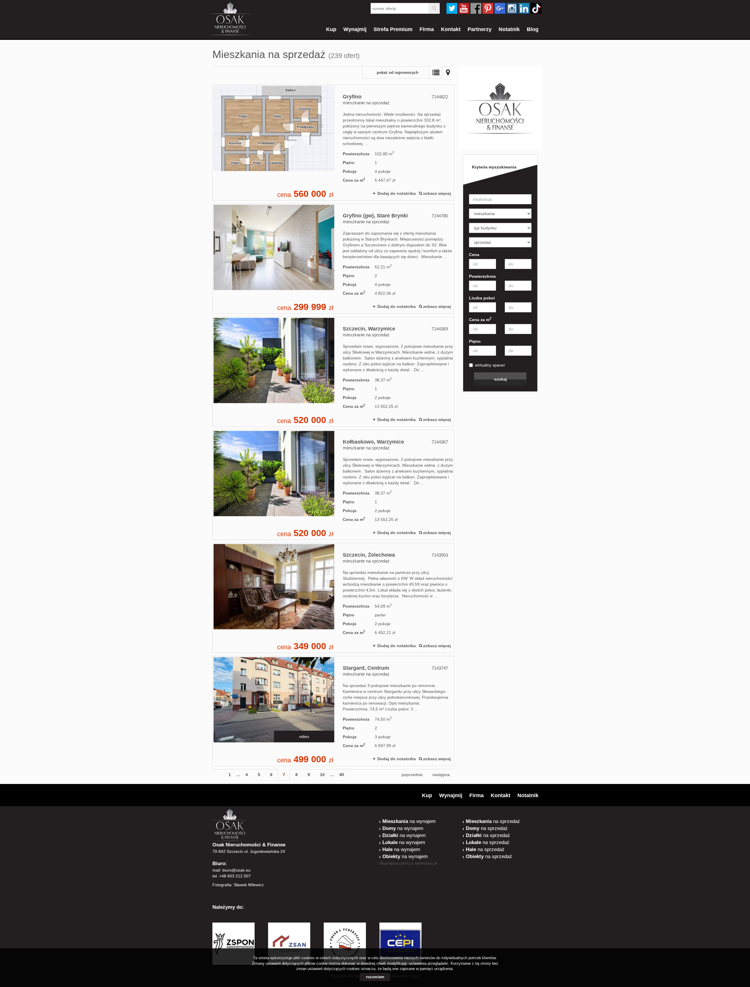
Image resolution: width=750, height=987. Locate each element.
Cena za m (480, 319)
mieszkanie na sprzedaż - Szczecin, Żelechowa (333, 598)
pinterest (488, 8)
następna (441, 774)
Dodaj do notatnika (396, 193)
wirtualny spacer (490, 365)
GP (500, 8)
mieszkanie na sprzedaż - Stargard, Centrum (333, 711)
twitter (451, 8)
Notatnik (509, 29)
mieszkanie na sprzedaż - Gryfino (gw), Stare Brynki (333, 258)
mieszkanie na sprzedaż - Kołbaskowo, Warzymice (333, 485)
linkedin (524, 8)
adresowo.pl (426, 863)
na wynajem (409, 821)
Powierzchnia (482, 276)
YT (463, 8)
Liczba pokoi (482, 298)
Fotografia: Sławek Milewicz (238, 884)
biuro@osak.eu (236, 870)
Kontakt (451, 29)
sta (512, 8)
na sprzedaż (493, 821)
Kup (331, 29)
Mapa (448, 72)
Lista (435, 72)
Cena (474, 254)
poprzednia (412, 774)
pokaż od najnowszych (397, 73)
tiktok (536, 8)
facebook (476, 8)
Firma (427, 29)
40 (341, 774)
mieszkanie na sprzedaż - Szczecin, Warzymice (333, 372)
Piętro (475, 341)
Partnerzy (480, 29)
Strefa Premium (393, 29)
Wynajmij (355, 29)
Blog (532, 29)
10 (322, 774)
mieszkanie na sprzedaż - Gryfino (333, 142)
